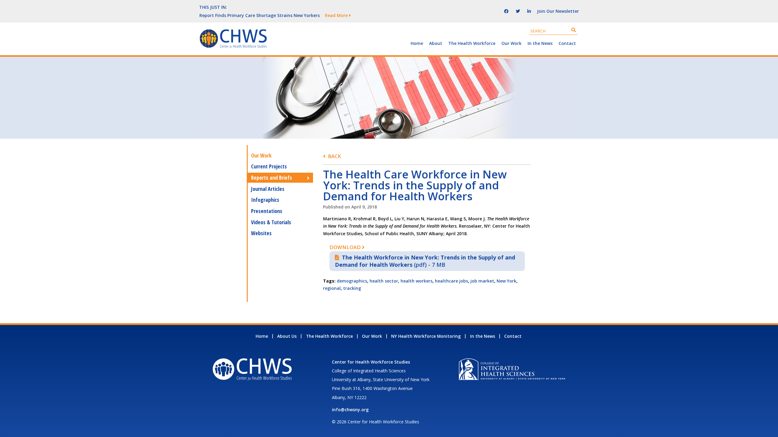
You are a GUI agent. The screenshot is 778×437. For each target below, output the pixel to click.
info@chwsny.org (350, 409)
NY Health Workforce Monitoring (426, 336)
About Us (287, 336)
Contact (567, 43)
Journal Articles (267, 188)
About (435, 43)
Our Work (511, 43)
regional (332, 288)
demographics (352, 281)
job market (482, 281)
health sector (384, 281)
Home (417, 43)
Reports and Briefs (271, 177)
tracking (352, 288)
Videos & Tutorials (271, 222)
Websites (261, 233)
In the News (540, 43)
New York (506, 281)
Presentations (266, 211)
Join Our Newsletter (558, 11)
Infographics (265, 199)
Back (334, 156)
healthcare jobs (451, 281)
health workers (416, 281)
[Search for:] (553, 31)
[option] (336, 15)
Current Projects (269, 166)
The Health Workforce (471, 43)
